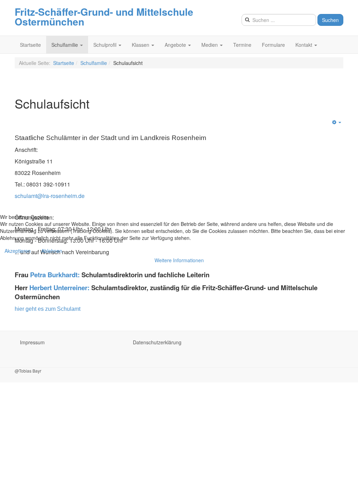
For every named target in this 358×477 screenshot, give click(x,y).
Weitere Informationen (179, 260)
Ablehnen (51, 250)
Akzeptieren (18, 250)
